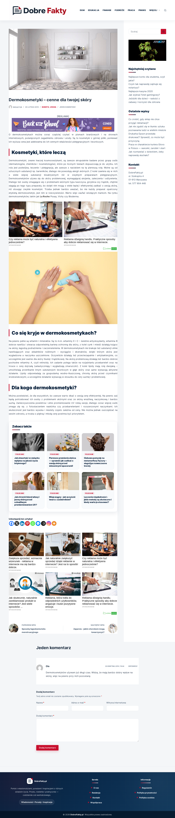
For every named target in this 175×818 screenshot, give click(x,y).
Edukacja (93, 10)
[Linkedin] (22, 523)
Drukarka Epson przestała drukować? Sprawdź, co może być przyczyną (146, 137)
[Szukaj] (165, 10)
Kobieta (45, 107)
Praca (131, 10)
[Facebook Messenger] (38, 523)
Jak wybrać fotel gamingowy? (144, 94)
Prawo (142, 10)
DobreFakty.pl (77, 814)
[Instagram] (48, 523)
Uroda (53, 107)
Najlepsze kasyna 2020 (141, 91)
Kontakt (96, 797)
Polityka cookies (146, 797)
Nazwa (40, 702)
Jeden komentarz (67, 107)
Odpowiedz (132, 666)
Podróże (119, 10)
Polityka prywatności (147, 793)
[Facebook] (11, 523)
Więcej (153, 10)
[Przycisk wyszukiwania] (163, 31)
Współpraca (96, 802)
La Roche (45, 196)
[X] (16, 523)
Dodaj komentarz (45, 715)
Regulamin (147, 788)
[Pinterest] (27, 523)
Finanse (107, 10)
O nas (96, 788)
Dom (82, 10)
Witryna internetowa (116, 702)
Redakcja (96, 793)
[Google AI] (43, 523)
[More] (54, 523)
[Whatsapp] (32, 523)
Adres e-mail (78, 702)
